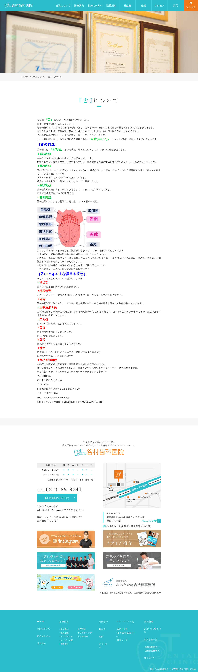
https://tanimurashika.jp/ (57, 397)
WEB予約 (191, 7)
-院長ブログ (121, 640)
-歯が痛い (64, 629)
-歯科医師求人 (150, 647)
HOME (25, 76)
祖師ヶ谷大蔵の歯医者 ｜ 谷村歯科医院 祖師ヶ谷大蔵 (173, 669)
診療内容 (64, 622)
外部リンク (149, 658)
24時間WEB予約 (58, 498)
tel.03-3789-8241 (59, 489)
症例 (143, 5)
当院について (63, 5)
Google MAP (149, 521)
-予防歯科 (64, 644)
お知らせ (37, 76)
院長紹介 (111, 5)
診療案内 (79, 5)
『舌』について (54, 76)
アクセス (159, 5)
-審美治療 (64, 633)
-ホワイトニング (84, 633)
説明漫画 (148, 622)
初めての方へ (95, 5)
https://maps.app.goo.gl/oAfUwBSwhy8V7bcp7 (79, 402)
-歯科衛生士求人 (151, 651)
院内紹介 (103, 622)
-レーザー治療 (66, 640)
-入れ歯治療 (82, 636)
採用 (175, 5)
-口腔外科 (81, 629)
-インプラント (66, 636)
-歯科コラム (121, 629)
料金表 (127, 5)
